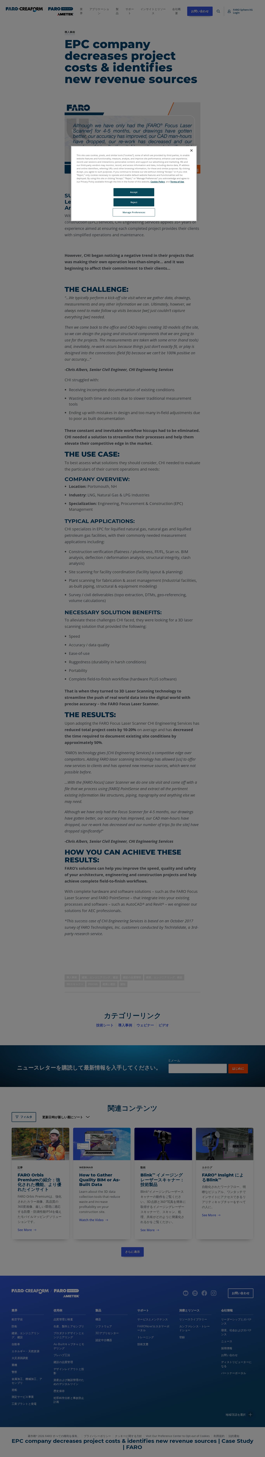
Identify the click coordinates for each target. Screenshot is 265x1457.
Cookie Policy (158, 181)
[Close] (191, 150)
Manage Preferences (134, 212)
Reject (134, 202)
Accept (133, 192)
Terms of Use (177, 181)
